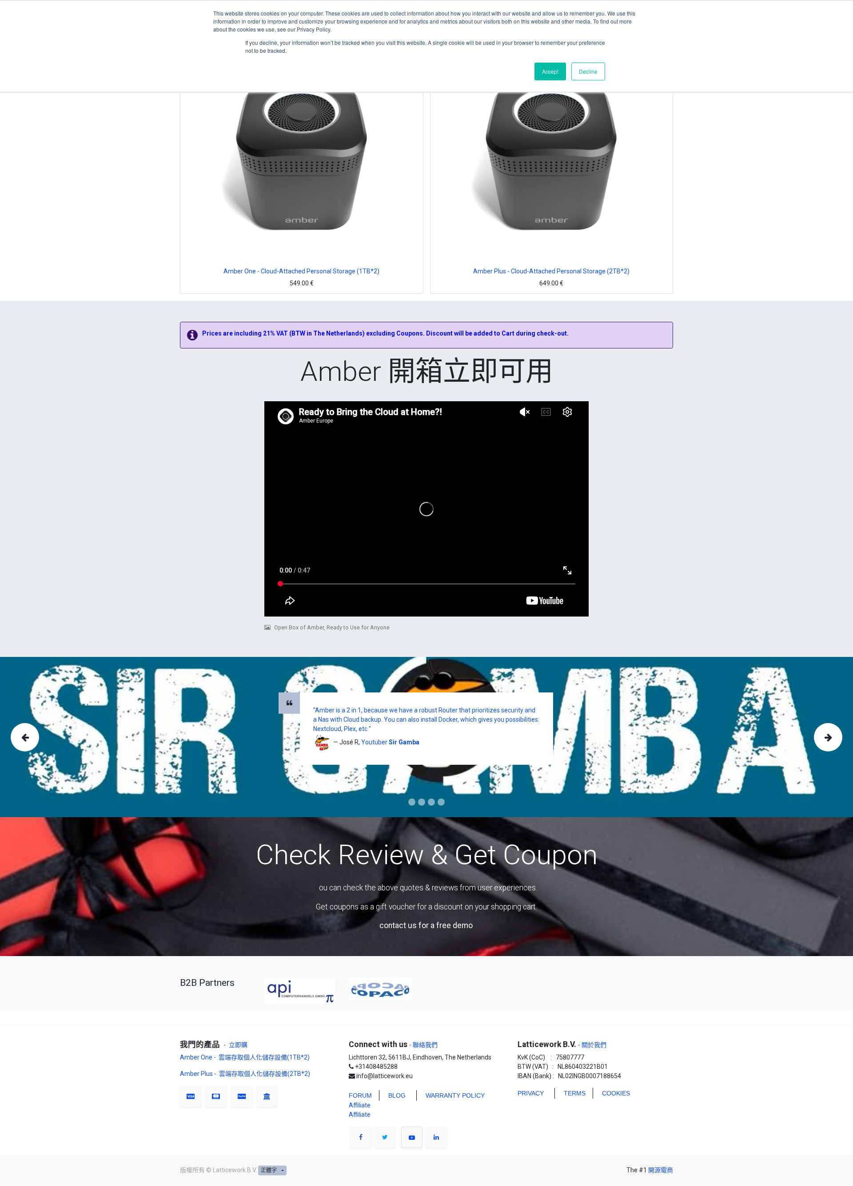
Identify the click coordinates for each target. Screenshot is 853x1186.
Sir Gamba (404, 742)
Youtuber (375, 742)
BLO (394, 1095)
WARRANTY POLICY (455, 1095)
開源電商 (660, 1170)
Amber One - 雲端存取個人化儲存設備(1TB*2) (245, 1057)
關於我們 (593, 1044)
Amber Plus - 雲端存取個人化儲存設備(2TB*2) (245, 1073)
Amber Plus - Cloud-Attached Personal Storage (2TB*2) (551, 271)
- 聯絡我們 (423, 1044)
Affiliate (360, 1105)
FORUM (360, 1095)
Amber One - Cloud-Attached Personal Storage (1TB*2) (301, 271)
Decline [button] (588, 71)
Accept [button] (550, 71)
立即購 (238, 1044)
